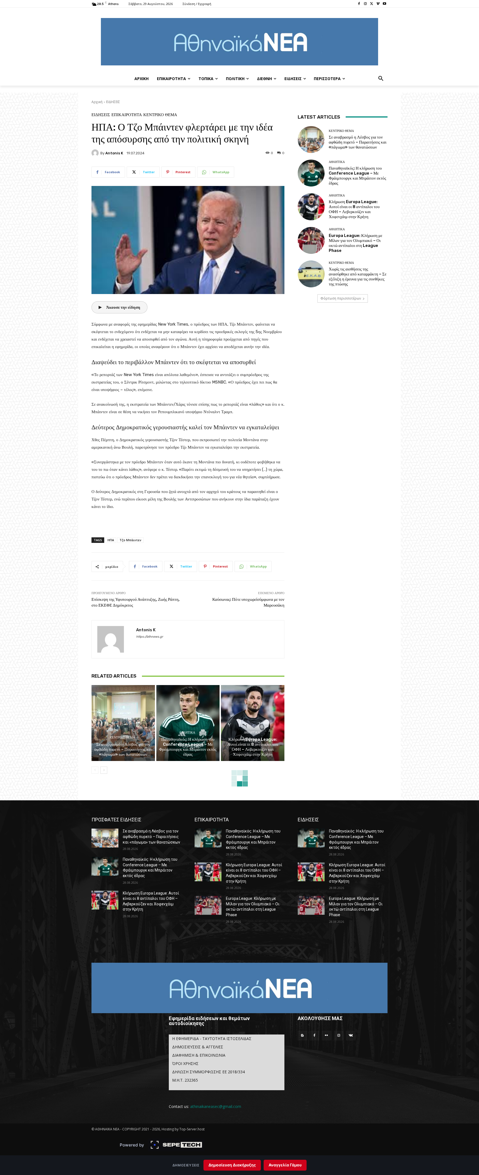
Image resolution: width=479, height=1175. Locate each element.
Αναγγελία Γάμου (285, 1165)
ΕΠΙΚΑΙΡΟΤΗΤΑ (126, 115)
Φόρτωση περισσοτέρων (340, 298)
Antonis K (114, 153)
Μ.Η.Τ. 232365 (185, 1080)
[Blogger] (302, 1035)
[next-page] (103, 770)
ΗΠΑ (111, 540)
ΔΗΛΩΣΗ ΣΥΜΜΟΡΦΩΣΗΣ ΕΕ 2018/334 (208, 1071)
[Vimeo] (378, 4)
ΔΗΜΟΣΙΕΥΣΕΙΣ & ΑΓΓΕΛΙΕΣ (197, 1046)
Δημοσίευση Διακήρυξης (232, 1165)
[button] (381, 78)
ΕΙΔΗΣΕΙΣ (113, 101)
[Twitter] (372, 4)
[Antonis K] (95, 153)
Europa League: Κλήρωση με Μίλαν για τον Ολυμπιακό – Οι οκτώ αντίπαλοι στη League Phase (355, 243)
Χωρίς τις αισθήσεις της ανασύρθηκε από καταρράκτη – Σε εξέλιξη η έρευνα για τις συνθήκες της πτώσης (357, 277)
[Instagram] (365, 4)
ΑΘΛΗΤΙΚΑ (187, 732)
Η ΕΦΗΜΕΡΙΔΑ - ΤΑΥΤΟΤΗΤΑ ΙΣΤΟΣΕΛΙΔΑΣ (211, 1038)
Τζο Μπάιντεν (130, 540)
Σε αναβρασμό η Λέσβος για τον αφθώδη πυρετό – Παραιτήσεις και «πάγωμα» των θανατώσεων (123, 749)
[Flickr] (326, 1035)
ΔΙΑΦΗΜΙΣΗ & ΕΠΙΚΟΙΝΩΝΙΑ (198, 1055)
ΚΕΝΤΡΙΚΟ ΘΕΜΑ (160, 115)
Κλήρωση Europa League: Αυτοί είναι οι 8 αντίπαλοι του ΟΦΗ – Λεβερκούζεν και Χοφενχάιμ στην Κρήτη (252, 747)
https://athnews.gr (149, 636)
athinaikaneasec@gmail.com (215, 1106)
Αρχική (97, 101)
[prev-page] (94, 770)
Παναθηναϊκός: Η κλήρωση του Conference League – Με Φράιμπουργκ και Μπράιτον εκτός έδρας (187, 747)
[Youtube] (384, 4)
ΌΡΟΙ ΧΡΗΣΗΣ (185, 1063)
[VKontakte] (350, 1035)
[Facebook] (359, 4)
